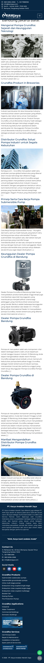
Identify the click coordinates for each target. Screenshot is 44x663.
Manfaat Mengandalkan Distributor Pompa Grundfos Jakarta (18, 442)
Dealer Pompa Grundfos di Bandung (17, 377)
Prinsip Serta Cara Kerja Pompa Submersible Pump (20, 201)
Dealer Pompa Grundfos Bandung (16, 320)
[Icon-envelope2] (39, 658)
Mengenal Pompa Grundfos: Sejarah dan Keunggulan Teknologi (18, 28)
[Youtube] (14, 569)
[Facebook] (9, 569)
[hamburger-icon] (39, 16)
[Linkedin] (19, 569)
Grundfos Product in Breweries (20, 82)
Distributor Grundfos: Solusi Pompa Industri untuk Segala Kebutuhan (19, 142)
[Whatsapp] (39, 652)
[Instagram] (4, 569)
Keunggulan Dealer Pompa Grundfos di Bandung (18, 255)
